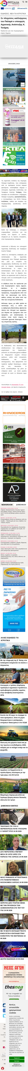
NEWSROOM (6, 505)
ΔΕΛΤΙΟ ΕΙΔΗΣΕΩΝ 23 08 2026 (12, 959)
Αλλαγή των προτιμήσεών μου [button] (17, 1064)
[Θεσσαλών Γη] (14, 175)
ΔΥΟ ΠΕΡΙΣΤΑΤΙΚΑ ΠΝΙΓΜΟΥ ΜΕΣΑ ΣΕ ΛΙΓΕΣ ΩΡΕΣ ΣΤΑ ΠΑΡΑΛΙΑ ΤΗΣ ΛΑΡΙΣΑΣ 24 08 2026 (13, 854)
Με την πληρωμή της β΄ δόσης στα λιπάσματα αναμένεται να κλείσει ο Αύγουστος (13, 662)
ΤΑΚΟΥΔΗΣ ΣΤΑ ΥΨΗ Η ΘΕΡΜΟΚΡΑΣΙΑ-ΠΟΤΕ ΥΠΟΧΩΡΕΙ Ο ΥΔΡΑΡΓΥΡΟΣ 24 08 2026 (13, 828)
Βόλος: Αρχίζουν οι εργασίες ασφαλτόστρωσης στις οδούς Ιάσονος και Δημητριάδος (13, 556)
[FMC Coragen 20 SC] (14, 116)
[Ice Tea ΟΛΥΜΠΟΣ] (14, 472)
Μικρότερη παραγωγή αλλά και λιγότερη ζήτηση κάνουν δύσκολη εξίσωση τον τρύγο (13, 797)
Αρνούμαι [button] (16, 1061)
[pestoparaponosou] (14, 609)
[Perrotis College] (14, 136)
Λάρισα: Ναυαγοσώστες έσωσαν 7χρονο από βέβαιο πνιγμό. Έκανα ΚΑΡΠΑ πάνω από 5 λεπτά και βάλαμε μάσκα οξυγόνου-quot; (13, 512)
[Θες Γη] (14, 433)
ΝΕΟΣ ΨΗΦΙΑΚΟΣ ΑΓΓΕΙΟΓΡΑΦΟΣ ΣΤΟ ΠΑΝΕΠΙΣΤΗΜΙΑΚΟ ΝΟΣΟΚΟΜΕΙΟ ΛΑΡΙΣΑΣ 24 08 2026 (14, 879)
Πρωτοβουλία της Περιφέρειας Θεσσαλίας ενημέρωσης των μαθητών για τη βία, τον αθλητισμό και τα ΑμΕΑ (13, 528)
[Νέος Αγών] (14, 973)
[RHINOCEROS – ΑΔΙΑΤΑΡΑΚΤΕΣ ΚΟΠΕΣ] (14, 414)
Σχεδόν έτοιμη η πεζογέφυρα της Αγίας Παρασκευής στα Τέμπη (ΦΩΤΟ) (12, 563)
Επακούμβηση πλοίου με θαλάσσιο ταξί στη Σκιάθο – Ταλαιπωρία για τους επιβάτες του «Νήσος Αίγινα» (13, 520)
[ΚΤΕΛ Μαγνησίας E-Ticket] (14, 155)
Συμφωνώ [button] (17, 1058)
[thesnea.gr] (14, 993)
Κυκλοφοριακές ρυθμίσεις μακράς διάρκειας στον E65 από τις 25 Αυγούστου (14, 542)
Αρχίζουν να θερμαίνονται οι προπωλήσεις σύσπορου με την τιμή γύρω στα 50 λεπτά (12, 772)
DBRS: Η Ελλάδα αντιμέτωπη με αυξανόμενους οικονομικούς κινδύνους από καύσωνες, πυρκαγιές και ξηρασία (13, 536)
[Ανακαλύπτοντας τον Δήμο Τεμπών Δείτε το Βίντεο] (14, 77)
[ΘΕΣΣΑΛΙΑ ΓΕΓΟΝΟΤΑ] (14, 170)
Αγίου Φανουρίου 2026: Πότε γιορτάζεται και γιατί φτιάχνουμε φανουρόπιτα (14, 549)
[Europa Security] (14, 398)
